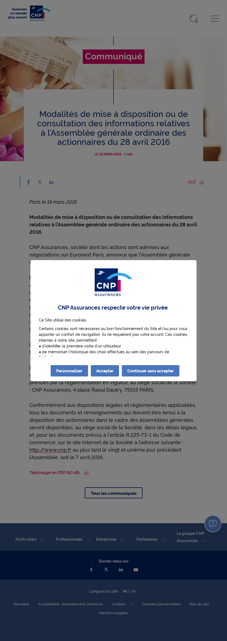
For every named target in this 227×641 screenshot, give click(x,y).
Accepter (105, 370)
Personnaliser (69, 370)
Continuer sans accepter (150, 370)
